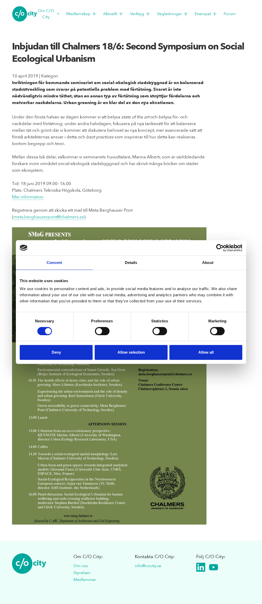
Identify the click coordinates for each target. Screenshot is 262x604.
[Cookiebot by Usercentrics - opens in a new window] (220, 248)
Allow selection (131, 352)
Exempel (203, 14)
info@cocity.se (148, 566)
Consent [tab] (54, 262)
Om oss (80, 566)
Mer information (27, 197)
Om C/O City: (88, 557)
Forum (230, 14)
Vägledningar (169, 14)
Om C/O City (46, 14)
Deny (56, 352)
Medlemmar (84, 579)
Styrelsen (81, 573)
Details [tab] (131, 262)
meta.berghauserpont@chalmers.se (48, 217)
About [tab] (207, 262)
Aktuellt (110, 14)
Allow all (206, 352)
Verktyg (137, 14)
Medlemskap (78, 14)
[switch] (102, 331)
